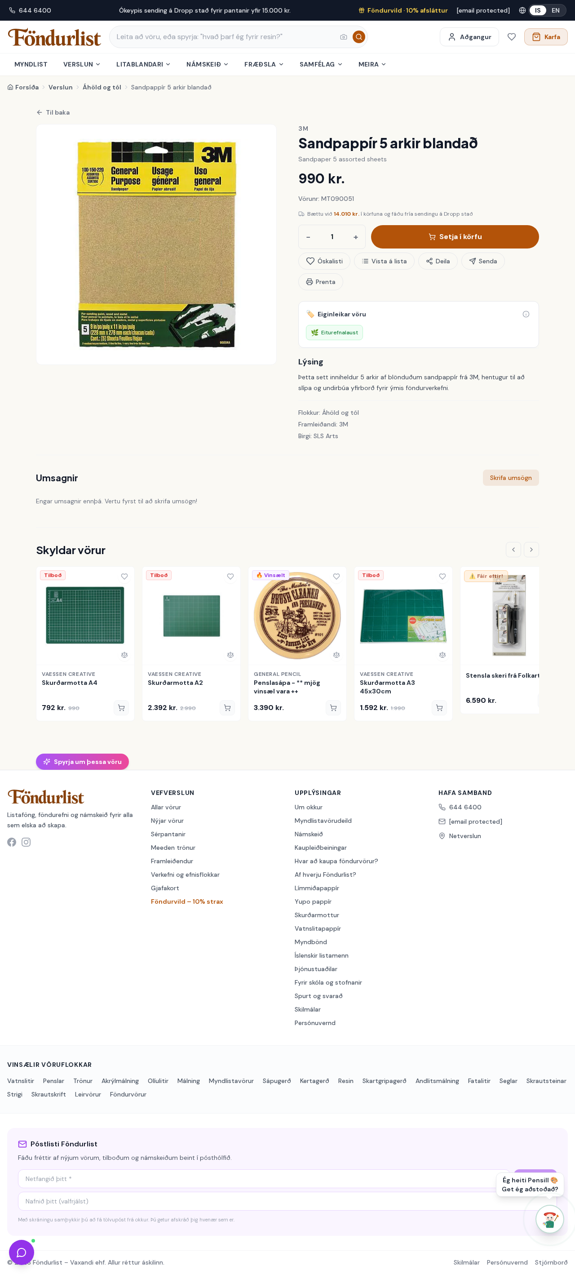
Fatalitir (479, 1081)
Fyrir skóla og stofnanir (328, 982)
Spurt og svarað (319, 996)
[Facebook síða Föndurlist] (11, 842)
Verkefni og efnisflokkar (185, 874)
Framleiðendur (172, 861)
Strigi (14, 1094)
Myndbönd (311, 942)
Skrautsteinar (546, 1081)
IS (538, 10)
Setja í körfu (460, 236)
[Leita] (359, 37)
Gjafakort (165, 888)
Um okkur (309, 807)
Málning (188, 1081)
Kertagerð (314, 1081)
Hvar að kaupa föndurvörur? (336, 861)
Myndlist (31, 64)
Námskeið (203, 64)
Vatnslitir (20, 1081)
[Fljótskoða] (46, 654)
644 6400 (35, 10)
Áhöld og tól (102, 87)
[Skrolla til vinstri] (513, 549)
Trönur (83, 1081)
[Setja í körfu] (121, 707)
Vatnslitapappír (318, 928)
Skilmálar (308, 1009)
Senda (488, 261)
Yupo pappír (313, 901)
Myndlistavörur (231, 1081)
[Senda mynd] (343, 37)
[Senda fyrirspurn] (21, 1252)
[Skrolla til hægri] (531, 549)
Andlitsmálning (437, 1081)
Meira (368, 64)
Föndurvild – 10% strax (187, 901)
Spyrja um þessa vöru (88, 762)
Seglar (509, 1081)
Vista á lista (389, 261)
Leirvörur (88, 1094)
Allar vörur (166, 807)
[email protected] (483, 10)
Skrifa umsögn (511, 478)
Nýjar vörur (167, 821)
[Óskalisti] (512, 37)
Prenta (326, 282)
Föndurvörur (128, 1094)
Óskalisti (330, 261)
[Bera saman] (124, 654)
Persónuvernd (315, 1023)
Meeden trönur (173, 847)
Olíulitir (158, 1081)
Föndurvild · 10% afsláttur (407, 10)
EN (556, 10)
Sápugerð (277, 1081)
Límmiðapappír (317, 888)
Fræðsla (260, 64)
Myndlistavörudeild (323, 821)
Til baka (58, 112)
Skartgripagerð (385, 1081)
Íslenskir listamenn (322, 955)
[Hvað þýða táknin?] (526, 314)
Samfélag (317, 64)
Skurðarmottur (317, 915)
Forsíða (27, 87)
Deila (443, 261)
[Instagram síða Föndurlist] (26, 842)
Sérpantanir (168, 834)
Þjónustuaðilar (316, 969)
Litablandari (139, 64)
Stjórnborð (551, 1262)
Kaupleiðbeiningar (321, 847)
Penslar (53, 1081)
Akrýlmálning (120, 1081)
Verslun (78, 64)
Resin (346, 1081)
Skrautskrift (48, 1094)
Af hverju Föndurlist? (325, 874)
